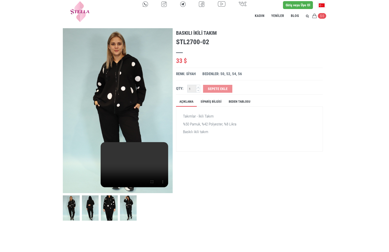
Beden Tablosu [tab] (239, 101)
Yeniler (277, 16)
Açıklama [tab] (186, 101)
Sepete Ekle (218, 89)
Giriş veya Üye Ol (298, 5)
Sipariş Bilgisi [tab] (211, 101)
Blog (295, 16)
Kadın (260, 16)
